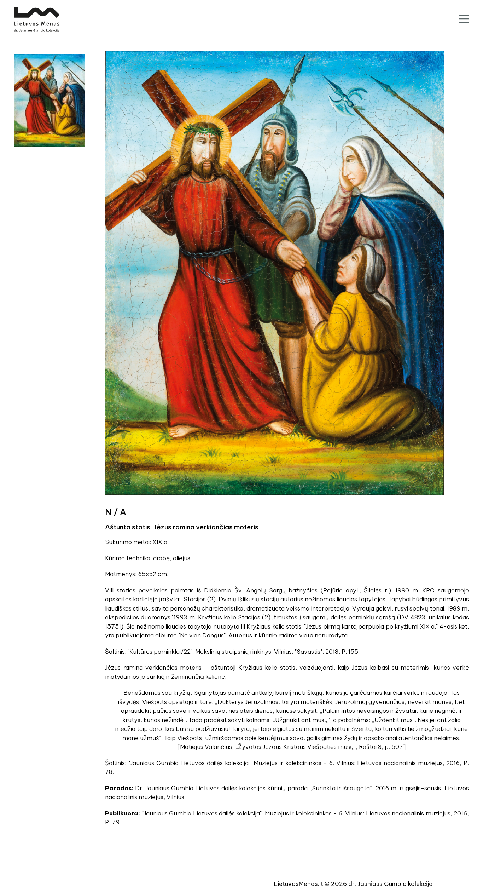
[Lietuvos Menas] (36, 20)
